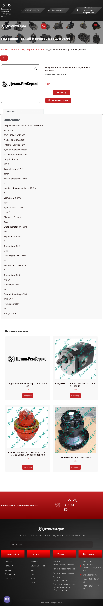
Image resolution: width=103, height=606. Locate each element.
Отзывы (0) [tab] (35, 111)
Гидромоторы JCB (35, 49)
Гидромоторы (17, 49)
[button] (95, 25)
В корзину (61, 93)
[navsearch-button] (43, 26)
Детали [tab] (22, 111)
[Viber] (4, 5)
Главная (4, 49)
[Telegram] (9, 5)
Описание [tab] (10, 111)
